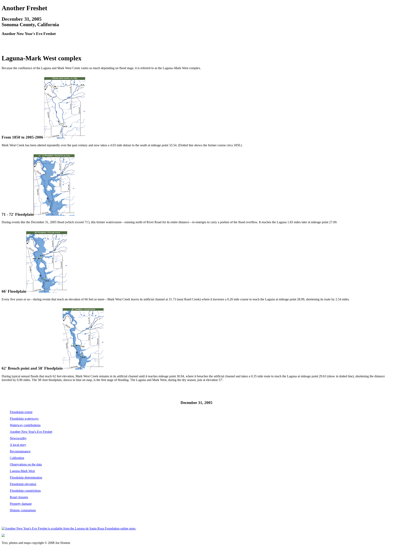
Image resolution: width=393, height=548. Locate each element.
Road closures (19, 497)
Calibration (17, 458)
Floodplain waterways (24, 418)
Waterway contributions (25, 425)
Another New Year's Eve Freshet (31, 431)
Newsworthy (18, 438)
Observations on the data (26, 464)
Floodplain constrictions (25, 490)
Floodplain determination (26, 477)
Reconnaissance (20, 451)
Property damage (21, 503)
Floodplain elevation (23, 484)
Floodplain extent (21, 412)
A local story (18, 445)
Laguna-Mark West (22, 471)
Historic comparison (23, 510)
